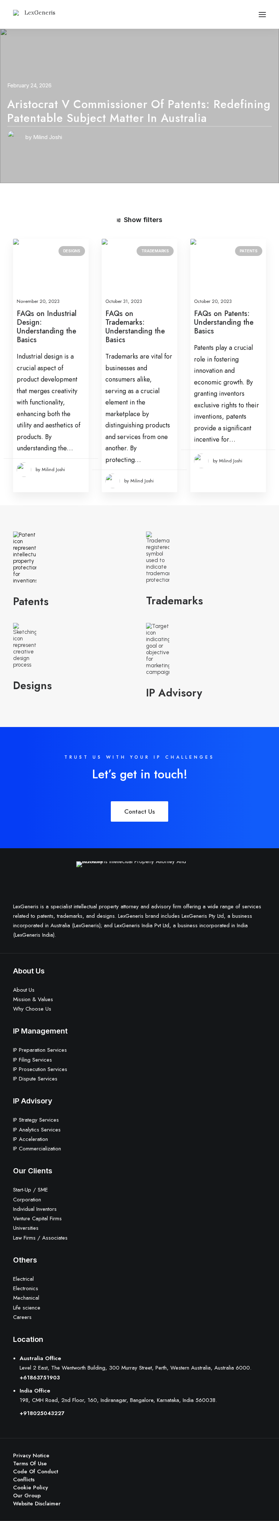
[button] (262, 14)
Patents (249, 250)
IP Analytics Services (37, 1130)
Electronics (25, 1288)
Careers (22, 1317)
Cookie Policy (30, 1488)
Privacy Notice (31, 1455)
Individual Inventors (35, 1209)
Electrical (23, 1279)
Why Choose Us (32, 1009)
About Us (24, 990)
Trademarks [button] (174, 600)
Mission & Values (33, 999)
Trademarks (155, 250)
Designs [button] (32, 685)
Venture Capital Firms (37, 1218)
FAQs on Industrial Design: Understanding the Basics (47, 326)
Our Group (27, 1496)
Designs (71, 250)
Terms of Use (30, 1463)
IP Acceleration (30, 1139)
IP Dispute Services (35, 1079)
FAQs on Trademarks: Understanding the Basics (135, 326)
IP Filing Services (32, 1060)
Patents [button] (31, 601)
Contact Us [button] (139, 811)
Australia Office (40, 1358)
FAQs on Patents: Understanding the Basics (224, 322)
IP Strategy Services (36, 1120)
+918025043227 (42, 1413)
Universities (26, 1228)
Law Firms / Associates (40, 1238)
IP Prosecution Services (40, 1069)
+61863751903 (40, 1378)
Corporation (27, 1200)
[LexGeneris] (37, 14)
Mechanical (26, 1298)
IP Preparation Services (40, 1050)
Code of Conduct (35, 1471)
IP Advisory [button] (174, 692)
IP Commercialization (37, 1149)
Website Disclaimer (37, 1504)
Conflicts (24, 1479)
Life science (26, 1308)
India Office (35, 1391)
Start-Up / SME (30, 1190)
